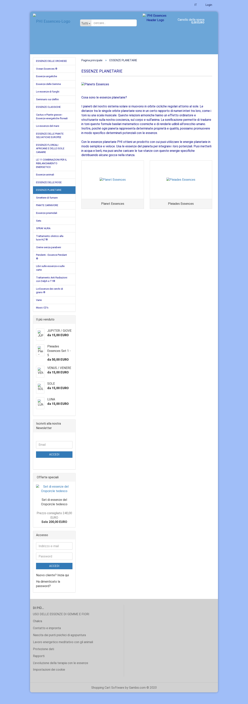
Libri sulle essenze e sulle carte (50, 268)
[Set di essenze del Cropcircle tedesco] (54, 489)
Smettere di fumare (47, 197)
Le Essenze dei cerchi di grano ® (49, 290)
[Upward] (237, 698)
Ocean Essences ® (46, 68)
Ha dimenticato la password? (48, 584)
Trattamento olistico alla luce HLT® (49, 238)
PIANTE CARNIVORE (47, 205)
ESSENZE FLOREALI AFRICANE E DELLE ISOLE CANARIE (50, 148)
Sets (38, 220)
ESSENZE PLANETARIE (48, 189)
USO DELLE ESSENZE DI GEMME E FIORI (61, 614)
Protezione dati (43, 649)
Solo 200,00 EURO (54, 517)
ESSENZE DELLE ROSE (49, 182)
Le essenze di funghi (47, 91)
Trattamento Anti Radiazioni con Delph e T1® (51, 279)
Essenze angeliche (46, 76)
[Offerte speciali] (71, 477)
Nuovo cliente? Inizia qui (52, 575)
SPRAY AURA (43, 228)
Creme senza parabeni (48, 247)
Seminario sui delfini (47, 99)
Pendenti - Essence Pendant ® (51, 256)
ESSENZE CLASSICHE (48, 106)
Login (208, 4)
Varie (39, 300)
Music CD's (42, 307)
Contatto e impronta (47, 628)
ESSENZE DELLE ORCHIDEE (51, 61)
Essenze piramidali (46, 213)
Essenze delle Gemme (48, 84)
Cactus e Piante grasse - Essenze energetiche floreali (52, 116)
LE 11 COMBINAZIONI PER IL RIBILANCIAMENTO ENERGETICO (51, 163)
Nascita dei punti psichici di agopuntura (59, 635)
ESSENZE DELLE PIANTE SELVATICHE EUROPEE (50, 135)
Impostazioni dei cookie (49, 669)
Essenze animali (45, 174)
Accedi (54, 454)
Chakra (37, 621)
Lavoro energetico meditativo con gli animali (63, 642)
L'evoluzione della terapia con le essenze (60, 663)
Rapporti (39, 656)
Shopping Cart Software (107, 687)
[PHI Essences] (53, 21)
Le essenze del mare (47, 125)
